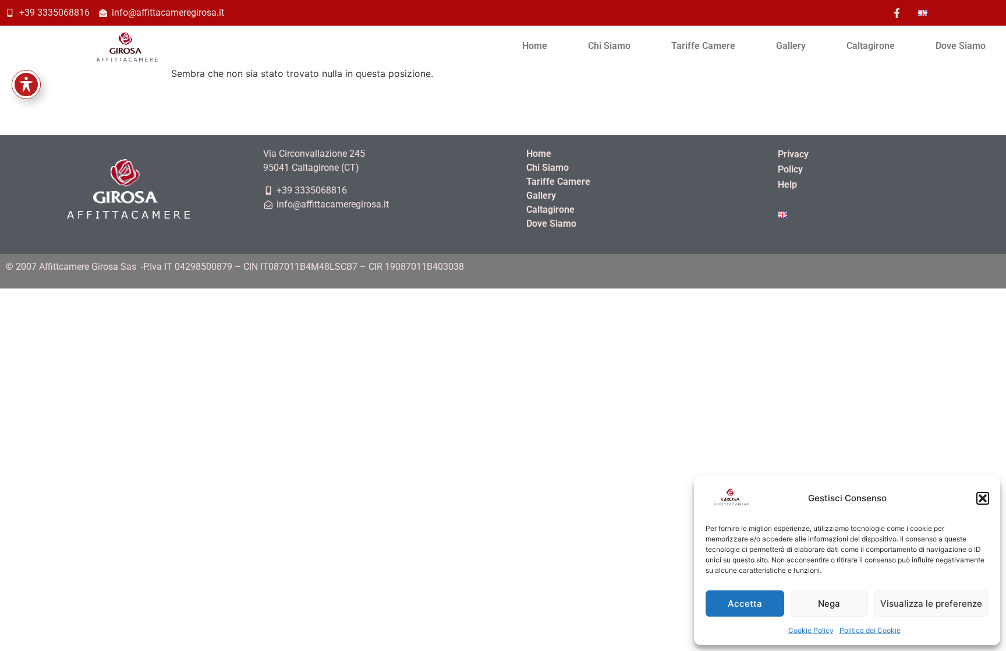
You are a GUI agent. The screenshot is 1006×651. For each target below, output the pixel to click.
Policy (790, 169)
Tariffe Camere (703, 45)
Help (787, 184)
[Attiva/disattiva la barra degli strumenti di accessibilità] (26, 84)
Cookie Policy (811, 630)
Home (534, 45)
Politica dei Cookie (870, 630)
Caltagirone (870, 45)
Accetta (745, 603)
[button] (983, 498)
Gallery (791, 45)
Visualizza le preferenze (931, 603)
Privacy (793, 154)
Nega (829, 603)
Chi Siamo (609, 45)
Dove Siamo (961, 45)
